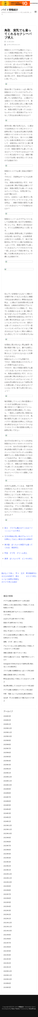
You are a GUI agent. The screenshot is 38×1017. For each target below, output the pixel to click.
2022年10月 (8, 882)
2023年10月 (8, 833)
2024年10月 (8, 785)
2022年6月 (7, 898)
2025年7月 (7, 748)
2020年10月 (8, 979)
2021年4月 (7, 955)
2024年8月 (7, 793)
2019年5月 (7, 987)
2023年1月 (7, 870)
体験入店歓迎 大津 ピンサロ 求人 (14, 675)
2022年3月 (7, 910)
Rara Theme (15, 1009)
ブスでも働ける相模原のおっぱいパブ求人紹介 (19, 671)
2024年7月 (7, 797)
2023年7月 (7, 846)
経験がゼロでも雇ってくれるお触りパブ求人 (18, 627)
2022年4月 (7, 906)
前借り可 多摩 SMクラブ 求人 (13, 623)
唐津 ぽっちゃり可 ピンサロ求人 (18, 558)
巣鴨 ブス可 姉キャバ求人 (13, 642)
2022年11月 (8, 878)
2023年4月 (7, 858)
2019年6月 (7, 983)
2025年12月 (8, 728)
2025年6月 (7, 752)
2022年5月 (7, 902)
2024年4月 (7, 809)
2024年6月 (7, 801)
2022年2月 (7, 914)
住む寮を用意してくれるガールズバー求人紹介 (19, 686)
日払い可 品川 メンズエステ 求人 (14, 631)
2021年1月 (7, 967)
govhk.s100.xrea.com (13, 44)
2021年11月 (8, 927)
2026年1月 (7, 724)
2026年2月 (7, 720)
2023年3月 (7, 862)
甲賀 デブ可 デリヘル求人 (15, 553)
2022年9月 (7, 886)
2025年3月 (7, 765)
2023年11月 (8, 829)
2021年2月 (7, 963)
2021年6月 (7, 947)
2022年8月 (7, 890)
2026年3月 (7, 716)
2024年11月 (8, 781)
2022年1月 (7, 918)
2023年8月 (7, 842)
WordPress (32, 1009)
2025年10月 (8, 736)
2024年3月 (7, 813)
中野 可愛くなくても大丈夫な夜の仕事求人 (18, 694)
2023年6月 (7, 850)
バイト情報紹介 (9, 9)
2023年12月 (8, 825)
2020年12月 (8, 971)
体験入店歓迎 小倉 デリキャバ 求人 (15, 653)
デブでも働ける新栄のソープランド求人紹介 (18, 690)
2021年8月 (7, 939)
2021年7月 (7, 943)
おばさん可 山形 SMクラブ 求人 (14, 619)
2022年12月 (8, 874)
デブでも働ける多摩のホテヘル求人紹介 (17, 601)
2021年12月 (8, 923)
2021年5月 (7, 951)
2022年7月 (7, 894)
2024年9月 (7, 789)
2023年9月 (7, 837)
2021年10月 (8, 931)
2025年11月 (8, 732)
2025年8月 (7, 744)
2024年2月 (7, 817)
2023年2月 (7, 866)
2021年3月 (7, 959)
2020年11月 (8, 975)
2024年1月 (7, 821)
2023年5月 (7, 854)
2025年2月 (7, 769)
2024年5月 (7, 805)
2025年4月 (7, 761)
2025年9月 (7, 740)
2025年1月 (7, 773)
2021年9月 (7, 935)
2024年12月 (8, 777)
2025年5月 (7, 757)
